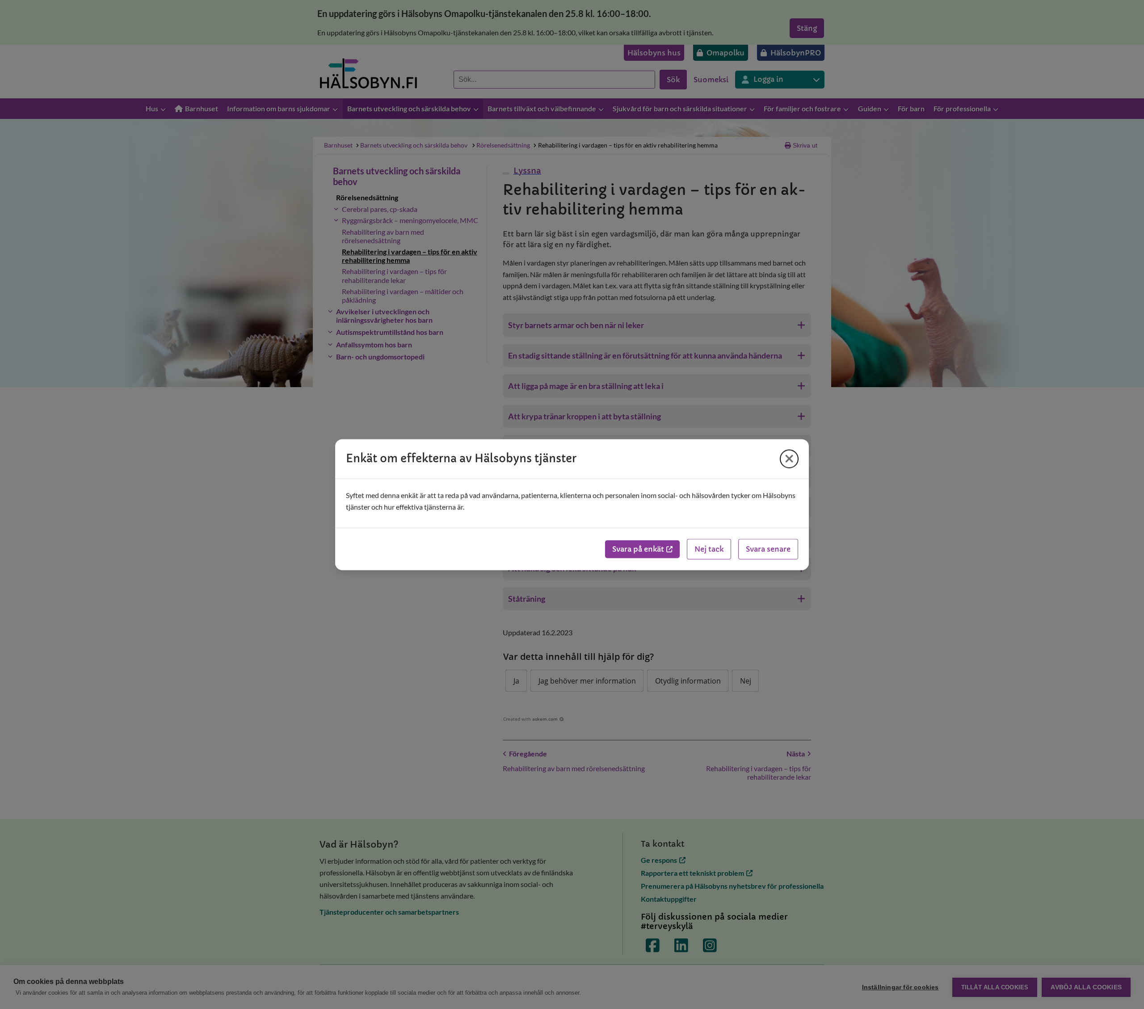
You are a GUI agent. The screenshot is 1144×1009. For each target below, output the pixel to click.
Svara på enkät (638, 549)
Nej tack (708, 549)
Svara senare (768, 549)
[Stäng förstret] (789, 459)
